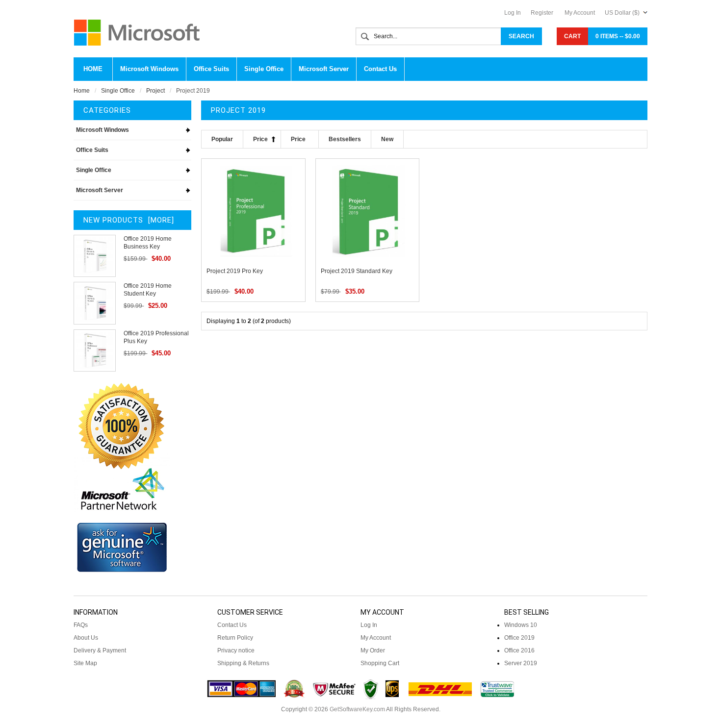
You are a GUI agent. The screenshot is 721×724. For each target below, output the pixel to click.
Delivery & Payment (100, 650)
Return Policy (235, 637)
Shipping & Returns (243, 663)
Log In (512, 12)
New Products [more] (128, 220)
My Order (372, 650)
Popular (222, 139)
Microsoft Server (99, 190)
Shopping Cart (379, 663)
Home (93, 69)
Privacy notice (236, 650)
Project (155, 90)
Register (542, 12)
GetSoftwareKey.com (357, 709)
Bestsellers (345, 139)
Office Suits (92, 150)
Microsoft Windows (102, 129)
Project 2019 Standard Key (356, 271)
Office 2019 (519, 637)
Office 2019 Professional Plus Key (156, 337)
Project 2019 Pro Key (234, 271)
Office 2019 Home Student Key (148, 289)
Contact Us (232, 625)
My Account (580, 12)
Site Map (85, 663)
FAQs (81, 625)
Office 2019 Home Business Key (148, 242)
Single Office (118, 90)
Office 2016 (519, 650)
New (387, 139)
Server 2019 (520, 663)
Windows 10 (520, 625)
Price (260, 139)
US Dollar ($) (622, 12)
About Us (86, 637)
